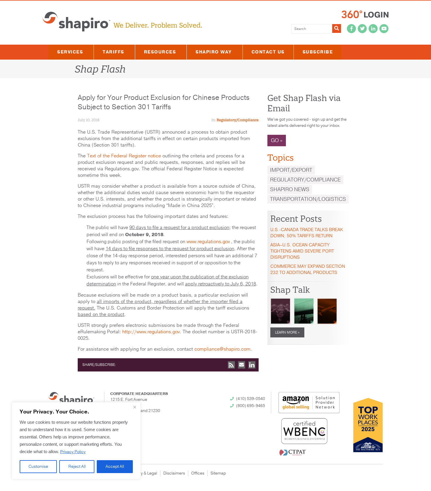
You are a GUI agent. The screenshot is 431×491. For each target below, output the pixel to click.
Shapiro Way (214, 52)
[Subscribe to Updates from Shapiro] (231, 365)
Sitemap (218, 473)
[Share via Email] (241, 365)
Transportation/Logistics (308, 199)
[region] (76, 440)
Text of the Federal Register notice (124, 156)
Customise (38, 466)
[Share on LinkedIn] (251, 365)
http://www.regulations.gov (151, 332)
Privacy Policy (73, 452)
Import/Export (291, 170)
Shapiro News (289, 189)
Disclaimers (174, 473)
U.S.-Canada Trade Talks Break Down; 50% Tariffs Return (306, 233)
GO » (276, 140)
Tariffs (113, 52)
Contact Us (268, 52)
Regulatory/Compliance (238, 120)
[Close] (134, 407)
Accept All (115, 466)
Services (70, 52)
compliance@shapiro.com (222, 349)
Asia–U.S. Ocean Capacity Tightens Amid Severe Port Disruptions (302, 251)
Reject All (77, 466)
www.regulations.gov (208, 241)
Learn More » (287, 332)
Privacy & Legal (143, 473)
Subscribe (318, 52)
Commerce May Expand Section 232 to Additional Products (307, 269)
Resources (160, 52)
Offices (197, 473)
